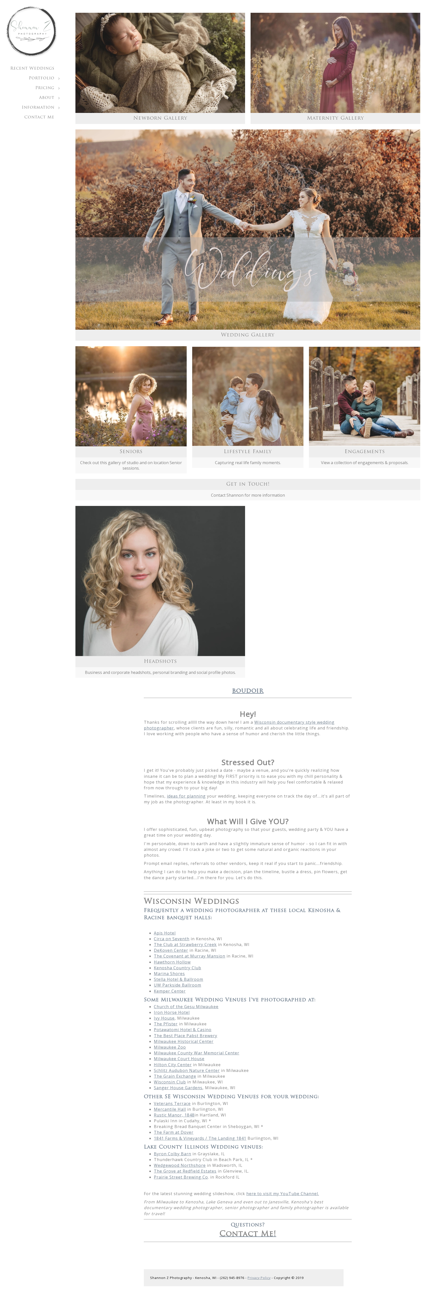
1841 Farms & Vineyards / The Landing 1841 (200, 1138)
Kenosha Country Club (177, 968)
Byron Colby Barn (172, 1154)
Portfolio (41, 78)
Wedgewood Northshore (180, 1165)
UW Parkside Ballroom (177, 985)
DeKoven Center (171, 950)
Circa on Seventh (171, 939)
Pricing (44, 88)
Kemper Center (170, 991)
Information (38, 108)
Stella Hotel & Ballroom (178, 979)
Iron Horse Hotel (172, 1012)
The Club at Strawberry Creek (185, 944)
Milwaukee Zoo (170, 1047)
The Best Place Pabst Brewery (185, 1035)
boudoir (248, 691)
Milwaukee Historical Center (183, 1041)
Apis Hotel (165, 933)
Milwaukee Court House (179, 1058)
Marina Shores (169, 973)
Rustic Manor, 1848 (174, 1115)
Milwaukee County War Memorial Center (196, 1053)
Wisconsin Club (170, 1082)
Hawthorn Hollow (172, 962)
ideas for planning (186, 796)
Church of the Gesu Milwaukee (186, 1006)
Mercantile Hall (170, 1109)
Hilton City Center (173, 1064)
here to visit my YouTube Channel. (282, 1193)
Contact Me (39, 117)
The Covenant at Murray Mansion (189, 956)
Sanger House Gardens (178, 1087)
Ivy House (164, 1018)
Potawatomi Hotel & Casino (182, 1029)
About (46, 98)
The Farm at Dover (173, 1132)
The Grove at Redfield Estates (185, 1171)
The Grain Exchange (175, 1076)
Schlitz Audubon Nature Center (187, 1070)
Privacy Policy (259, 1277)
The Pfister (166, 1024)
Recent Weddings (32, 69)
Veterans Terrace (172, 1103)
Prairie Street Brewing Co (181, 1177)
